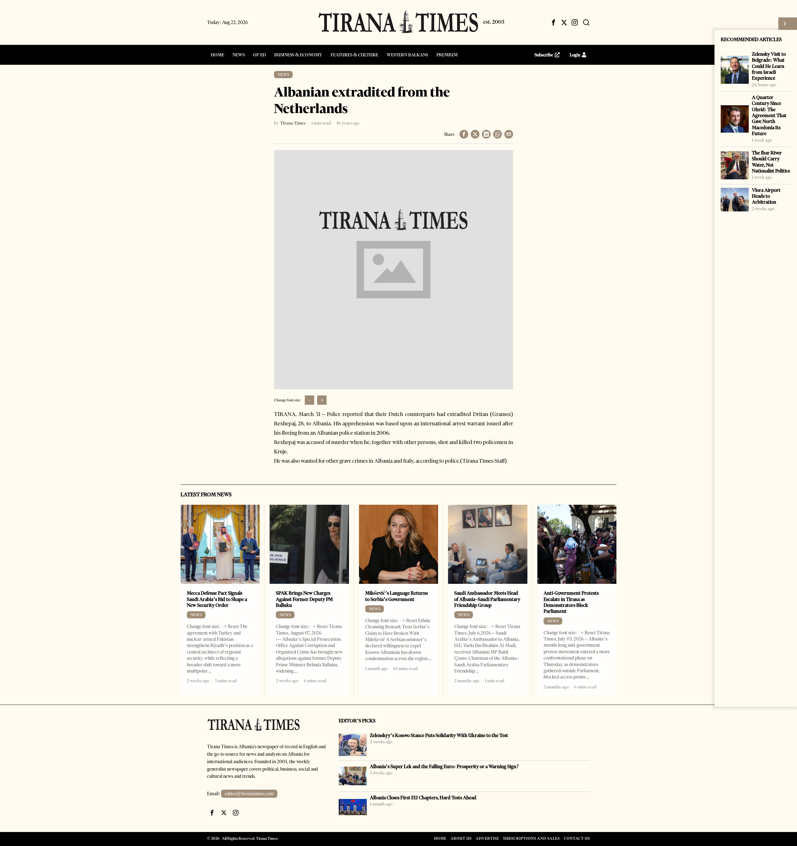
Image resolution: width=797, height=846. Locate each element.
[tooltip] (553, 22)
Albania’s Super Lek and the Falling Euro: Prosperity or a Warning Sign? (444, 766)
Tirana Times (293, 123)
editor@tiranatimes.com (249, 793)
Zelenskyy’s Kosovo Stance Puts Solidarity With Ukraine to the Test (439, 735)
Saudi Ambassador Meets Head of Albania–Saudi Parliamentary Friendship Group (487, 599)
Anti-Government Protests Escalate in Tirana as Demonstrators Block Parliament (571, 602)
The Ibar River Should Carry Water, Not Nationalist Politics (771, 162)
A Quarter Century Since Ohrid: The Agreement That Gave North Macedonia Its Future (769, 115)
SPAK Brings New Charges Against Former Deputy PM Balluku (304, 599)
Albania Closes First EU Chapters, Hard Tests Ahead (423, 798)
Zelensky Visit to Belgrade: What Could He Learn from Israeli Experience (769, 66)
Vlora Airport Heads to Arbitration (766, 196)
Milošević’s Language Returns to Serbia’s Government (396, 596)
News (283, 74)
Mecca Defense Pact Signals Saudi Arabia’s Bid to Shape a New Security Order (217, 599)
